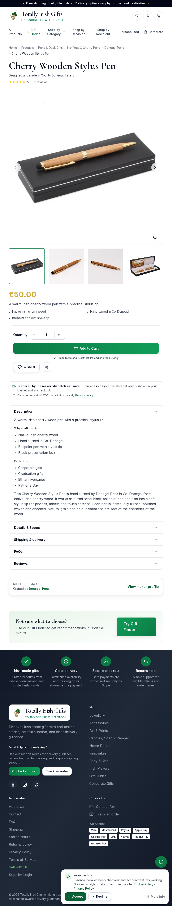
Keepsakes (97, 753)
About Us (16, 807)
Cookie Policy (143, 884)
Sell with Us (18, 867)
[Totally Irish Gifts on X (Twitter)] (36, 785)
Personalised (129, 32)
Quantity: (20, 335)
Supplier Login (20, 875)
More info (158, 896)
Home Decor (99, 746)
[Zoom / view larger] (155, 237)
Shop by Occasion (78, 32)
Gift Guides (97, 776)
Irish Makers (99, 768)
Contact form (106, 807)
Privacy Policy (20, 852)
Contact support (24, 771)
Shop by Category (54, 32)
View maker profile (143, 587)
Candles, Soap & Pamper (109, 738)
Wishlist (29, 367)
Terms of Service (22, 859)
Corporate (156, 32)
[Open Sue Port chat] (161, 862)
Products (27, 47)
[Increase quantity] (60, 334)
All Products (15, 32)
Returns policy (84, 395)
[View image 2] (66, 266)
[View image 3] (106, 266)
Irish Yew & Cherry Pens (83, 47)
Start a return (20, 837)
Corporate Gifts (101, 783)
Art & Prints (98, 730)
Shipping (16, 829)
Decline (101, 896)
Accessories (99, 723)
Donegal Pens (114, 47)
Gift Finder (35, 32)
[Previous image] (16, 167)
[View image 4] (145, 266)
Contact (15, 814)
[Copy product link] (46, 367)
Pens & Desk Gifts (50, 47)
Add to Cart (89, 348)
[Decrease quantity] (35, 334)
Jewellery (97, 715)
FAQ (12, 822)
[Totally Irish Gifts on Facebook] (13, 785)
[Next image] (155, 167)
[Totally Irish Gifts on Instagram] (25, 785)
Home (13, 47)
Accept (77, 896)
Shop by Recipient (103, 32)
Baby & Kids (98, 761)
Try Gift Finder (130, 627)
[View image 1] (27, 266)
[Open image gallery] (86, 167)
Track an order (57, 771)
